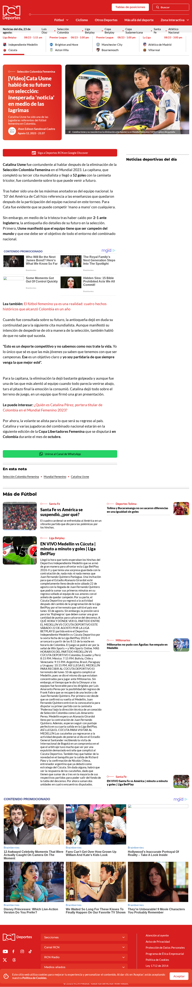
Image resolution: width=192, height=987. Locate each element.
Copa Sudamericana (134, 30)
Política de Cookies (34, 978)
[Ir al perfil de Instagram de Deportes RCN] (22, 952)
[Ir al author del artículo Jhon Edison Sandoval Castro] (12, 131)
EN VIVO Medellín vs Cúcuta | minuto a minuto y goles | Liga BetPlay (68, 548)
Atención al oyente (157, 935)
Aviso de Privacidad (158, 941)
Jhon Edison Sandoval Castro (36, 128)
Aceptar (179, 976)
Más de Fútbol (20, 494)
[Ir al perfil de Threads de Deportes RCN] (14, 960)
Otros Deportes (106, 20)
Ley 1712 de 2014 (157, 965)
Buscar (165, 7)
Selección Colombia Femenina (21, 476)
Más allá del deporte (139, 20)
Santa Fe (157, 30)
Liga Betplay (90, 30)
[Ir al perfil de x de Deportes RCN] (5, 960)
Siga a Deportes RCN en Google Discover (63, 152)
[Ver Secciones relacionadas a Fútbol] (67, 20)
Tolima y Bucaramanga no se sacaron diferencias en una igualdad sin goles (137, 509)
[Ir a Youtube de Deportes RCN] (5, 952)
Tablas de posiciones (130, 7)
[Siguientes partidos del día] (186, 44)
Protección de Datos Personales (165, 947)
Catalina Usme (80, 476)
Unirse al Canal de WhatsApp (63, 454)
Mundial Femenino (55, 476)
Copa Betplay (109, 30)
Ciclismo (82, 20)
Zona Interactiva (172, 20)
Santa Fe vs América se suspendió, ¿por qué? (61, 512)
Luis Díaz (44, 30)
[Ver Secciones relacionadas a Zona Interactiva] (187, 20)
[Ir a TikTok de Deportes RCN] (30, 952)
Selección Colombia (63, 30)
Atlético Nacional (173, 30)
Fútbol (59, 20)
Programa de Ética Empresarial (165, 953)
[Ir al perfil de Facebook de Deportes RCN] (13, 952)
